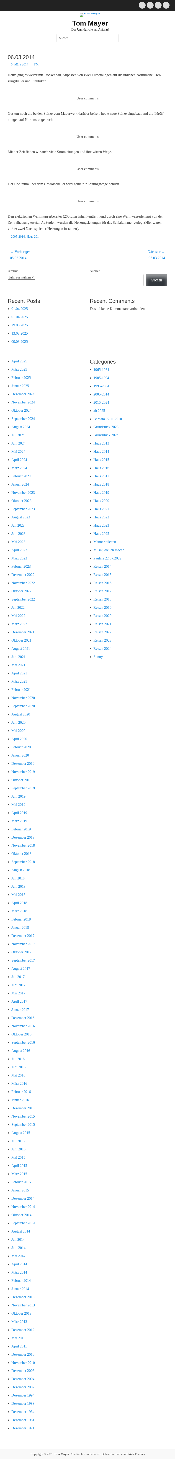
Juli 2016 (18, 1059)
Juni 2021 (18, 657)
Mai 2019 (18, 804)
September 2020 (23, 706)
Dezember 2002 (22, 1387)
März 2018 (19, 911)
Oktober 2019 (21, 780)
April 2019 (19, 813)
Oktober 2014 (21, 1215)
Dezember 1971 (22, 1428)
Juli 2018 (18, 878)
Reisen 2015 (102, 575)
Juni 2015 (18, 1149)
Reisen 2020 (102, 616)
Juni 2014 (18, 1248)
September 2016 (23, 1042)
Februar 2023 (21, 566)
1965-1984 (101, 370)
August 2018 (20, 870)
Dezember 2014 (22, 1198)
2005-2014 (18, 236)
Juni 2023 (18, 534)
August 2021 (20, 648)
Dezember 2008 (22, 1371)
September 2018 (23, 862)
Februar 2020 (21, 747)
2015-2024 (101, 402)
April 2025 (19, 361)
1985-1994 (101, 378)
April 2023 (19, 550)
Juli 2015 (18, 1141)
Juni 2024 (18, 443)
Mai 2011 (18, 1338)
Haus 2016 (101, 468)
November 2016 (23, 1026)
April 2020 (19, 739)
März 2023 (19, 558)
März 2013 (19, 1322)
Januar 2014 (20, 1289)
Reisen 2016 (102, 583)
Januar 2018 (20, 927)
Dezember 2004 (22, 1379)
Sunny (98, 657)
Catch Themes (135, 1454)
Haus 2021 (101, 509)
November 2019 (23, 772)
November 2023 (23, 492)
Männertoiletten (104, 542)
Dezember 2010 (22, 1354)
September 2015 (23, 1124)
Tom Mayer (90, 23)
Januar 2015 (20, 1190)
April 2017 (19, 1001)
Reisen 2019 (102, 607)
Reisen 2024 (102, 648)
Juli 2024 (18, 435)
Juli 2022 (18, 607)
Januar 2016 (20, 1100)
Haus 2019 (101, 492)
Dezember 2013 (22, 1297)
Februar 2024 (21, 476)
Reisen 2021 (102, 624)
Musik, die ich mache (108, 550)
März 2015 (19, 1174)
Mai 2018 (18, 895)
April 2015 (19, 1166)
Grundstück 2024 (105, 435)
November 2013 (23, 1305)
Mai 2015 (18, 1157)
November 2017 (23, 944)
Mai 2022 (18, 616)
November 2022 (23, 583)
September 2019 (23, 788)
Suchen (95, 271)
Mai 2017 (18, 993)
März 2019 (19, 821)
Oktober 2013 (21, 1313)
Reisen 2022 (102, 632)
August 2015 (20, 1133)
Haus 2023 (101, 525)
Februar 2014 (21, 1280)
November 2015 (23, 1116)
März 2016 (19, 1083)
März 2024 (19, 468)
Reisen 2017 (102, 591)
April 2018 (19, 903)
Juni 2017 (18, 985)
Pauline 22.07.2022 (107, 558)
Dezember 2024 (22, 394)
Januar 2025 (20, 386)
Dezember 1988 (22, 1403)
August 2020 (20, 714)
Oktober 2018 (21, 854)
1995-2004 (101, 386)
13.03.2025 (19, 333)
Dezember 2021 (22, 632)
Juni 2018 (18, 886)
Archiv (13, 271)
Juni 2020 (18, 722)
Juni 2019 (18, 796)
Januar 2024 (20, 484)
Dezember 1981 (22, 1420)
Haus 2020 (101, 501)
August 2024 (20, 427)
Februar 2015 (21, 1182)
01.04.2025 (19, 309)
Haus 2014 (33, 236)
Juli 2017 (18, 977)
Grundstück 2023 (105, 427)
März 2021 (19, 681)
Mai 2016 (18, 1075)
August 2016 (20, 1051)
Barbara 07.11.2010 (107, 419)
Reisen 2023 (102, 640)
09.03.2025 (19, 341)
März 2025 (19, 369)
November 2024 (23, 402)
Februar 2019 (21, 829)
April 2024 (19, 460)
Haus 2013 (101, 443)
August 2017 (20, 968)
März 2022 (19, 624)
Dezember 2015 (22, 1108)
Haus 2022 (101, 517)
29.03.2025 (19, 325)
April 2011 (19, 1346)
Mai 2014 (18, 1256)
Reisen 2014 (102, 566)
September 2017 (23, 960)
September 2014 (23, 1223)
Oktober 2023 (21, 501)
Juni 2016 (18, 1067)
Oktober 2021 (21, 640)
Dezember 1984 (22, 1412)
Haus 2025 (101, 534)
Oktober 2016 (21, 1034)
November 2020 (23, 698)
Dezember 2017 (22, 936)
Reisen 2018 (102, 599)
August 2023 (20, 517)
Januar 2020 (20, 755)
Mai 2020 (18, 731)
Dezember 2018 (22, 837)
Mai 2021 (18, 665)
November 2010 (23, 1363)
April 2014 (19, 1264)
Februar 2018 (21, 919)
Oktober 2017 (21, 952)
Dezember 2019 (22, 763)
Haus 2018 (101, 484)
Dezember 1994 (22, 1395)
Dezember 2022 (22, 575)
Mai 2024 (18, 451)
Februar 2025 (21, 378)
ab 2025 (99, 411)
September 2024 (23, 419)
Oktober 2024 (21, 410)
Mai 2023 (18, 542)
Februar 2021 (21, 690)
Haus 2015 (101, 460)
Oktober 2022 (21, 591)
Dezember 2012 (22, 1330)
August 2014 (20, 1231)
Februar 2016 (21, 1092)
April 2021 (19, 673)
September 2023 (23, 509)
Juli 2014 (18, 1239)
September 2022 (23, 599)
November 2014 (23, 1207)
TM (36, 64)
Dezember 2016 (22, 1018)
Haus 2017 (101, 476)
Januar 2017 (20, 1010)
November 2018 (23, 845)
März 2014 (19, 1272)
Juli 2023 (18, 525)
